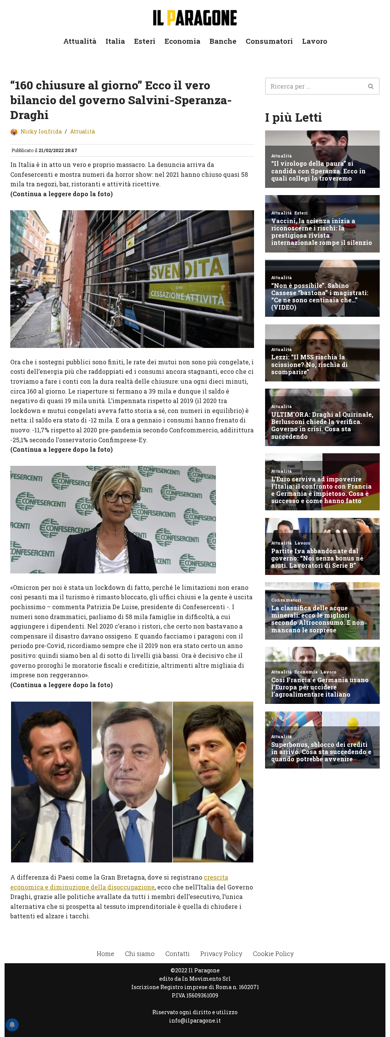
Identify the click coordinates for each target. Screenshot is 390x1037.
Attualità (79, 41)
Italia (115, 41)
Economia (182, 41)
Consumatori (269, 41)
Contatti (177, 954)
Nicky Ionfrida (41, 131)
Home (105, 954)
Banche (223, 41)
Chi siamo (140, 954)
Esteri (144, 41)
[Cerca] (371, 86)
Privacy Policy (221, 954)
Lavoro (314, 41)
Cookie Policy (273, 954)
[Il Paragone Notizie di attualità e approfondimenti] (195, 16)
